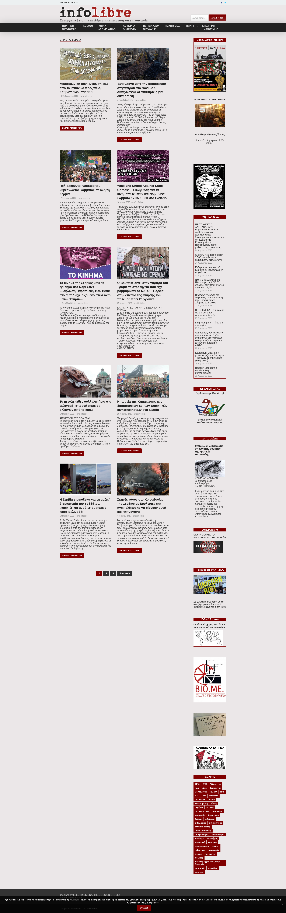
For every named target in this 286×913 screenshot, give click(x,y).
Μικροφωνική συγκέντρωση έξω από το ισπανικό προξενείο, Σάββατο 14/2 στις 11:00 (84, 88)
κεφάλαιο (212, 842)
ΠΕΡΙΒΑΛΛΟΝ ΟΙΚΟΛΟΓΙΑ (151, 27)
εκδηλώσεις (200, 823)
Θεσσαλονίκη (201, 792)
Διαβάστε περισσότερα (208, 515)
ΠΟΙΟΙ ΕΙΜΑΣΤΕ (202, 99)
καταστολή (200, 842)
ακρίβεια (199, 807)
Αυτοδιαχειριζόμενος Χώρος (210, 134)
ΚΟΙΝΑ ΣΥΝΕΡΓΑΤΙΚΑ (107, 27)
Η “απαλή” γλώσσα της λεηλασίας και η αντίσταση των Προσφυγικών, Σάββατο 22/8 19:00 (209, 299)
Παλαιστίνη (200, 799)
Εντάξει (144, 908)
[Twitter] (225, 2)
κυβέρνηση (200, 850)
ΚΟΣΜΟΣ (88, 26)
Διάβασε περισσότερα (72, 128)
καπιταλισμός (218, 834)
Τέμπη (214, 803)
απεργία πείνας (202, 811)
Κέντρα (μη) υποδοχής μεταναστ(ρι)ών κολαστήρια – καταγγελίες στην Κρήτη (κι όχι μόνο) (209, 357)
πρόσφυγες (210, 854)
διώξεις (198, 819)
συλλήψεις (213, 868)
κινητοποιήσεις (202, 846)
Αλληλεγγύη (215, 784)
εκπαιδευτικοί (215, 823)
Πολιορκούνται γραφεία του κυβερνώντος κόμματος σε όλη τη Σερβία (85, 190)
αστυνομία (217, 811)
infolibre (88, 96)
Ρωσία (212, 799)
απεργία (210, 807)
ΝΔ (204, 796)
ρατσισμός (200, 868)
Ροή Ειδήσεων (210, 216)
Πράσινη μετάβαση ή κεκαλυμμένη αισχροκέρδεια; (206, 370)
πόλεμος (199, 858)
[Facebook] (221, 2)
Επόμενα (125, 573)
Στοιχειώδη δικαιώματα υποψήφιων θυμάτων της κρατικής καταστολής (209, 450)
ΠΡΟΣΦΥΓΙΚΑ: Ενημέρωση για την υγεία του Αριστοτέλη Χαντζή (209, 312)
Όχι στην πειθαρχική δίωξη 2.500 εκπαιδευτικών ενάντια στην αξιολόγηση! (209, 257)
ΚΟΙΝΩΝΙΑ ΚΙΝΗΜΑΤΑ (129, 27)
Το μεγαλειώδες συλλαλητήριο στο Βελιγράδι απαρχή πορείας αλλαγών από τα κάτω (85, 405)
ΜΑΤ (222, 792)
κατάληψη (199, 838)
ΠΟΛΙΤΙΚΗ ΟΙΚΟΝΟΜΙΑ (69, 27)
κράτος (215, 846)
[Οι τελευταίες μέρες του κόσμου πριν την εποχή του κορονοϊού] (208, 645)
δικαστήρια (213, 815)
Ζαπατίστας (215, 788)
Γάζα (197, 788)
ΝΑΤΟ (197, 796)
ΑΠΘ (205, 784)
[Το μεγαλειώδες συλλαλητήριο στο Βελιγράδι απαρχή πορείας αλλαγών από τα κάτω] (85, 382)
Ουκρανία (213, 796)
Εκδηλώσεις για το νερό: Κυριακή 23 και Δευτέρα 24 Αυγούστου (209, 270)
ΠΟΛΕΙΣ (190, 26)
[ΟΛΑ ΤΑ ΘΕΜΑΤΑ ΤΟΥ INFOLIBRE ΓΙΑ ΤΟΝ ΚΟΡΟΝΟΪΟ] (208, 552)
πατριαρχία (213, 850)
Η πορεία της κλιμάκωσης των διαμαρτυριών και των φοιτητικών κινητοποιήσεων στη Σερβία (142, 405)
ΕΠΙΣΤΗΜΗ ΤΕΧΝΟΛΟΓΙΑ (210, 27)
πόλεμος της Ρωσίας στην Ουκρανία (207, 863)
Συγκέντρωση (201, 803)
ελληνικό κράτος (202, 827)
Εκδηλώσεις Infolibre (210, 39)
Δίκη (204, 788)
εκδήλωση (209, 819)
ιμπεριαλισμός (202, 834)
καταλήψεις (212, 838)
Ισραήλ (213, 792)
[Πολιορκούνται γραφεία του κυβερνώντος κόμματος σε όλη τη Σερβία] (85, 167)
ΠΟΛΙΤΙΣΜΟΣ (172, 26)
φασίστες (199, 872)
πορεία (198, 854)
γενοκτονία (200, 815)
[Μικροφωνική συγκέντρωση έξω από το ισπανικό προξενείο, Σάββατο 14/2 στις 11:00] (85, 65)
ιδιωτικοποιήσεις (203, 831)
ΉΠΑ (197, 784)
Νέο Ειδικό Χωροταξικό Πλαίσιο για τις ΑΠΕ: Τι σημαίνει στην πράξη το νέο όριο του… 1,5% (209, 284)
